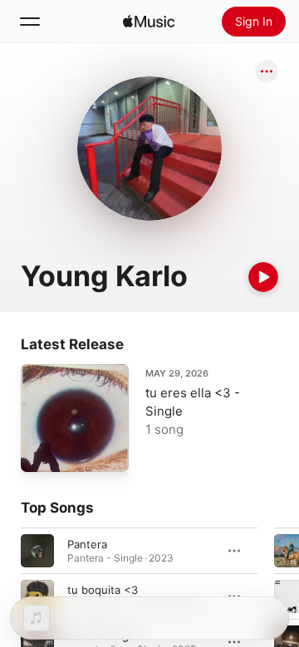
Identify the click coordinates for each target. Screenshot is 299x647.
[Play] (263, 277)
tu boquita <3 (102, 589)
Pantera (87, 544)
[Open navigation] (30, 21)
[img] (148, 21)
